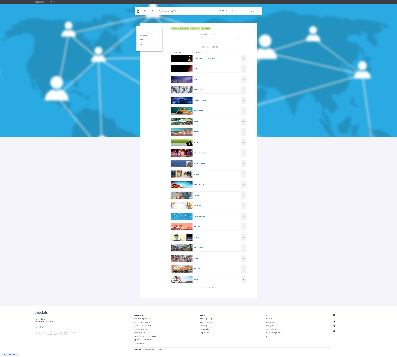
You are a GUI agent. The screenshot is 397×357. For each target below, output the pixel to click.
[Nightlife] (182, 226)
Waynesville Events (149, 349)
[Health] (182, 195)
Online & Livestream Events (143, 326)
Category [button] (144, 35)
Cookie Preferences (9, 354)
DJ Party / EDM (200, 100)
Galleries (198, 174)
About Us (269, 319)
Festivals (198, 132)
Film (196, 142)
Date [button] (142, 40)
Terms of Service (272, 329)
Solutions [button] (234, 11)
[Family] (182, 121)
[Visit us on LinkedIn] (347, 331)
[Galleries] (182, 174)
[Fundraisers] (182, 163)
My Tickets (39, 2)
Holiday (197, 206)
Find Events (224, 11)
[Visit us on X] (347, 320)
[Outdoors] (182, 247)
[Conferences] (182, 89)
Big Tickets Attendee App (142, 340)
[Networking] (182, 216)
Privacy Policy (270, 326)
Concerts (198, 79)
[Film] (182, 142)
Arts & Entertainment (204, 58)
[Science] (182, 269)
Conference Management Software (146, 336)
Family (197, 121)
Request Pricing (205, 333)
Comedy (197, 69)
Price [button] (142, 44)
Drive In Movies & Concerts (143, 322)
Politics (197, 258)
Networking (199, 216)
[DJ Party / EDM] (182, 100)
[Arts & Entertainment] (182, 58)
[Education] (182, 111)
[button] (150, 11)
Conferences (200, 90)
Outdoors (198, 248)
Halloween (199, 184)
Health (197, 195)
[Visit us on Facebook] (347, 315)
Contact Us (270, 322)
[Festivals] (182, 132)
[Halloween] (182, 184)
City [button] (142, 30)
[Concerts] (182, 79)
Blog (267, 336)
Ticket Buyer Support (207, 319)
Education (198, 111)
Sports (197, 279)
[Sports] (182, 279)
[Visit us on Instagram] (347, 326)
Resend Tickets (51, 2)
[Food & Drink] (182, 153)
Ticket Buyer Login (206, 322)
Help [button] (243, 11)
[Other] (182, 237)
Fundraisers (199, 163)
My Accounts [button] (254, 11)
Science (197, 269)
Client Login (204, 326)
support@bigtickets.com (43, 327)
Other (196, 237)
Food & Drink (200, 153)
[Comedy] (182, 68)
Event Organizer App (141, 329)
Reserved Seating (139, 333)
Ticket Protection (139, 343)
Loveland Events (161, 349)
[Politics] (182, 258)
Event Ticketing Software (142, 319)
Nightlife (198, 227)
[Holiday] (182, 205)
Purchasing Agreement (273, 333)
